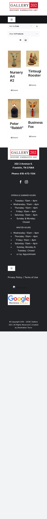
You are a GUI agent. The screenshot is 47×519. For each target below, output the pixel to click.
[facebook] (20, 181)
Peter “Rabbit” (16, 126)
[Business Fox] (32, 108)
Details (15, 90)
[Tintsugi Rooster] (32, 59)
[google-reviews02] (19, 295)
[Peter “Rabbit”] (14, 109)
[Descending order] (37, 26)
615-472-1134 (27, 173)
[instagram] (26, 181)
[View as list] (25, 40)
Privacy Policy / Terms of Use (23, 277)
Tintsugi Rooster (34, 73)
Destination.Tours (24, 328)
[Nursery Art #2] (14, 59)
